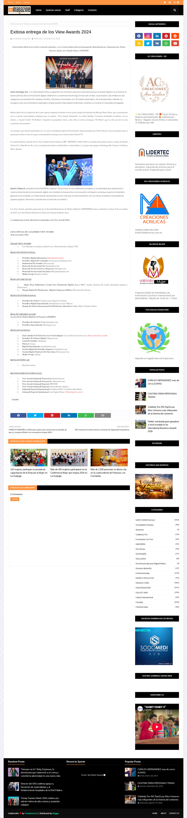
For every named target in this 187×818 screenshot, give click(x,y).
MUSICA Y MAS (157, 583)
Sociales (19, 24)
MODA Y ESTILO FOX (157, 578)
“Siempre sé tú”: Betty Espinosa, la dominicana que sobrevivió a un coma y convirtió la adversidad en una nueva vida (40, 772)
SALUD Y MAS (157, 592)
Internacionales (157, 573)
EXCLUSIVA (157, 558)
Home (10, 2)
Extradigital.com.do (56, 258)
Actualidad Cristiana (157, 525)
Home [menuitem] (38, 10)
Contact (27, 2)
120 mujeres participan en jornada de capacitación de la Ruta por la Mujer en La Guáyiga (28, 472)
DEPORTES (157, 544)
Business (157, 529)
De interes (157, 549)
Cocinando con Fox (157, 539)
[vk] (157, 43)
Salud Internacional (157, 597)
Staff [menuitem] (67, 10)
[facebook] (177, 2)
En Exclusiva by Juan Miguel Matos (157, 563)
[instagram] (174, 2)
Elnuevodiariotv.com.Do (98, 335)
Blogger (55, 813)
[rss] (139, 43)
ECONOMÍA (157, 554)
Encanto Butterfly (157, 568)
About (18, 2)
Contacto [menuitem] (92, 10)
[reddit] (175, 36)
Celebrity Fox (157, 534)
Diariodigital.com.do (74, 392)
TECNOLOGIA (157, 607)
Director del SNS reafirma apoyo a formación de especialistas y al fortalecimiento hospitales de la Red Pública (41, 786)
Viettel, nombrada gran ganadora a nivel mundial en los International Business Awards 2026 (163, 426)
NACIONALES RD (157, 587)
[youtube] (175, 43)
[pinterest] (170, 2)
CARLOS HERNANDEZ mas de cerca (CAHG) (163, 382)
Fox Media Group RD (21, 38)
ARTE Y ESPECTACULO (157, 520)
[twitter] (165, 2)
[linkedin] (157, 36)
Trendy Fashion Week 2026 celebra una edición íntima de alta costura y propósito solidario (40, 801)
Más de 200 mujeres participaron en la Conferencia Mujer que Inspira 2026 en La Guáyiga (68, 472)
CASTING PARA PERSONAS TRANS (162, 395)
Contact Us (174, 813)
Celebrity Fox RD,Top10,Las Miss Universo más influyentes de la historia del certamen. (162, 410)
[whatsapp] (166, 43)
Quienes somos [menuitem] (53, 10)
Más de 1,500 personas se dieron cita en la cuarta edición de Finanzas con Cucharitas (108, 472)
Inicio (12, 24)
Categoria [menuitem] (79, 10)
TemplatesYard (31, 813)
